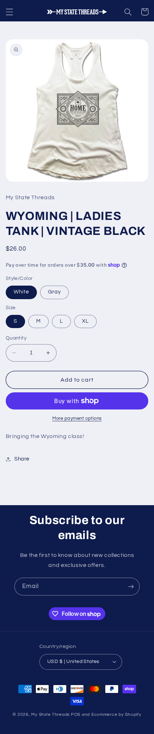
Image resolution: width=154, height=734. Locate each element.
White (21, 292)
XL (85, 321)
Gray (54, 292)
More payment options (77, 418)
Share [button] (21, 459)
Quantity (16, 338)
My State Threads (50, 715)
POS (75, 715)
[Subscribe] (131, 586)
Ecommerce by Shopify (116, 715)
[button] (9, 12)
